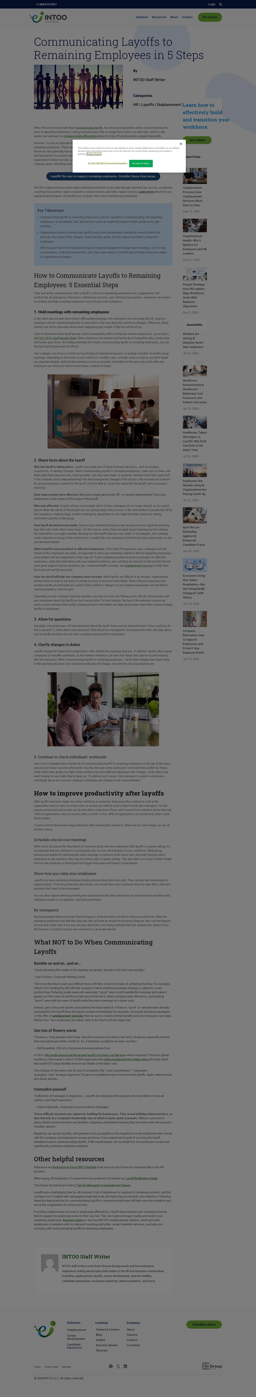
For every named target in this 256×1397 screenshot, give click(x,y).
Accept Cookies (141, 163)
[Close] (181, 144)
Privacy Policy (94, 154)
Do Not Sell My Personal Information (107, 163)
